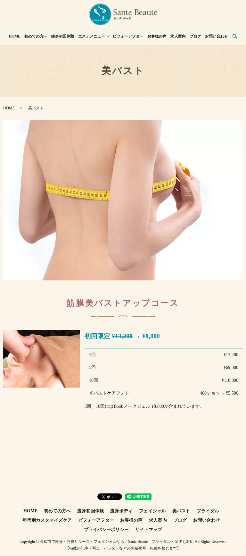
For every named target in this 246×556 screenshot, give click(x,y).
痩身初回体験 (62, 36)
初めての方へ (35, 36)
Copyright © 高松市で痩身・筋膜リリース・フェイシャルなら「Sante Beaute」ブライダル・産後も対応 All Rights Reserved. (123, 541)
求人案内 (178, 36)
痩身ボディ (121, 511)
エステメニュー (91, 36)
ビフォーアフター (128, 36)
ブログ (195, 36)
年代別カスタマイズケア (47, 520)
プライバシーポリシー (106, 529)
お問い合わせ (216, 36)
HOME (14, 36)
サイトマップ (148, 529)
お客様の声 (157, 36)
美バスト (181, 511)
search (235, 36)
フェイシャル (152, 511)
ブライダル (208, 511)
